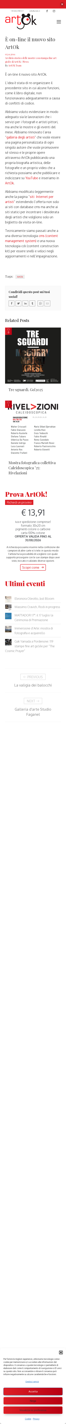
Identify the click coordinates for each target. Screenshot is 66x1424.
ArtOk (9, 183)
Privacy (36, 1419)
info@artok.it (34, 10)
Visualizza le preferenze (33, 1410)
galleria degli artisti (20, 137)
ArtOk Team (14, 65)
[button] (61, 1352)
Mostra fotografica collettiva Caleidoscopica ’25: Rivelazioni (32, 467)
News (26, 61)
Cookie (28, 1419)
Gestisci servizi (32, 1381)
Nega (33, 1400)
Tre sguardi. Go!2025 (25, 389)
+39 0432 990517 (17, 10)
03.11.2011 (10, 54)
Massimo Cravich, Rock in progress (37, 607)
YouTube (31, 178)
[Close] (62, 4)
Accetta (33, 1391)
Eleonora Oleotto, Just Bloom (34, 598)
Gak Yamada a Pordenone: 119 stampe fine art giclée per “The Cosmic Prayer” (30, 646)
